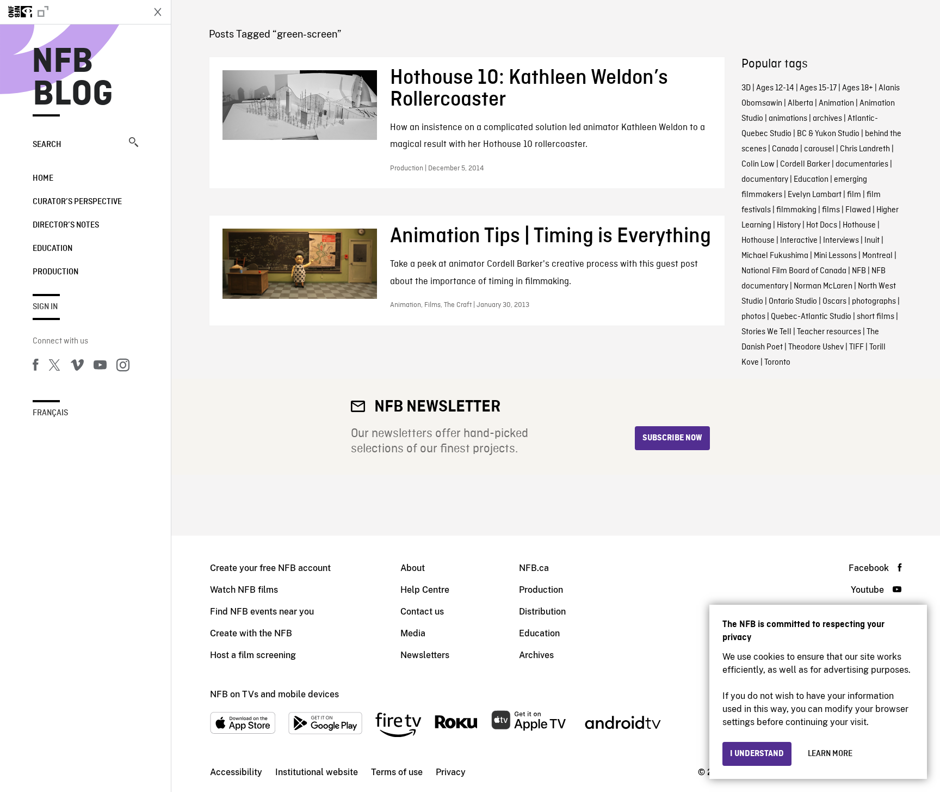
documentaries (862, 164)
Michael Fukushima (774, 255)
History (789, 225)
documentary (764, 179)
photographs (874, 301)
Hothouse (859, 225)
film (854, 194)
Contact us (422, 611)
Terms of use (397, 772)
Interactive (799, 240)
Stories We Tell (766, 332)
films (831, 210)
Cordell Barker (805, 164)
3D (746, 88)
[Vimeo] (77, 366)
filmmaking (796, 210)
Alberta (800, 103)
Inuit (872, 240)
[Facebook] (35, 366)
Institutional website (316, 772)
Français (50, 413)
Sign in (45, 307)
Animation (836, 103)
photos (753, 316)
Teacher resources (829, 332)
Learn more (830, 754)
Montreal (877, 255)
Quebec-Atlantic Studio (811, 316)
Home (43, 178)
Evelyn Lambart (815, 194)
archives (827, 118)
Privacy (451, 772)
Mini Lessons (835, 255)
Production (55, 272)
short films (875, 316)
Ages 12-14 (775, 88)
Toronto (777, 362)
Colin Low (758, 164)
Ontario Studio (793, 301)
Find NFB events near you (262, 611)
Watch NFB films (244, 590)
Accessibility (236, 772)
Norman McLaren (823, 286)
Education (52, 248)
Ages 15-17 (818, 88)
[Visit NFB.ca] (71, 12)
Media (412, 633)
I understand (757, 754)
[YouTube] (100, 366)
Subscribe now (672, 438)
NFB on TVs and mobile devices (274, 694)
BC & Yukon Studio (828, 133)
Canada (785, 149)
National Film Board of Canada (793, 271)
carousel (819, 149)
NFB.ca (534, 568)
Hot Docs (821, 225)
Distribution (542, 611)
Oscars (834, 301)
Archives (536, 655)
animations (788, 118)
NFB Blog (73, 78)
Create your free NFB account (270, 568)
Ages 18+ (857, 88)
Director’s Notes (66, 225)
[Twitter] (54, 366)
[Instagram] (122, 366)
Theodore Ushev (816, 347)
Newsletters (424, 655)
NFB (859, 271)
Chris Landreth (865, 149)
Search (47, 144)
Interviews (841, 240)
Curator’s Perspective (77, 202)
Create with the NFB (251, 633)
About (412, 568)
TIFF (856, 347)
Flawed (858, 210)
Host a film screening (253, 655)
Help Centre (424, 590)
